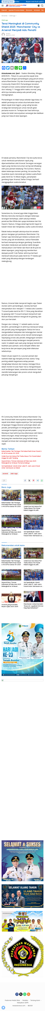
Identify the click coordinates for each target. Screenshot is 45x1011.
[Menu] (3, 5)
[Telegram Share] (37, 480)
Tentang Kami (35, 1000)
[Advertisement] (22, 134)
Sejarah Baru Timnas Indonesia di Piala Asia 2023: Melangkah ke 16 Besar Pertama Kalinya (19, 462)
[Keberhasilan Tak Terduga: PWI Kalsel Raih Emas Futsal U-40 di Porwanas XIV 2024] (11, 495)
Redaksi (8, 34)
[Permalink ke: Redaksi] (3, 34)
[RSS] (28, 994)
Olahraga (5, 20)
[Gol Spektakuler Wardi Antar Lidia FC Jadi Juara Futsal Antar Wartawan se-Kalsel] (33, 522)
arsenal (5, 474)
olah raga (14, 474)
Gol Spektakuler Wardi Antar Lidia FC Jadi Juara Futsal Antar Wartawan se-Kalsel (21, 467)
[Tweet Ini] (29, 480)
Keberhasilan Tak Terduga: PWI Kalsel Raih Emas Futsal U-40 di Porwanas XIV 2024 (22, 452)
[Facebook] (17, 994)
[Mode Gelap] (39, 5)
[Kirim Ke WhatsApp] (41, 480)
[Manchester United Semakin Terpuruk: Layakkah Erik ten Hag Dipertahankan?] (33, 596)
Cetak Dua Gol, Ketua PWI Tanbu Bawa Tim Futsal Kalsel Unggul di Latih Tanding (21, 457)
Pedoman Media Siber (12, 1000)
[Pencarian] (42, 5)
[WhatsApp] (24, 994)
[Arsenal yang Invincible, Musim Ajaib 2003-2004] (11, 597)
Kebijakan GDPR (22, 1003)
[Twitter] (20, 994)
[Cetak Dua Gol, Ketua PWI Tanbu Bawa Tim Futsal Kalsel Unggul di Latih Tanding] (33, 496)
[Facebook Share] (25, 480)
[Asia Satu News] (15, 5)
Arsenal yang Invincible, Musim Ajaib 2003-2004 (10, 605)
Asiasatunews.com (18, 1006)
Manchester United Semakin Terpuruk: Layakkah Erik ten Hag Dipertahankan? (33, 606)
